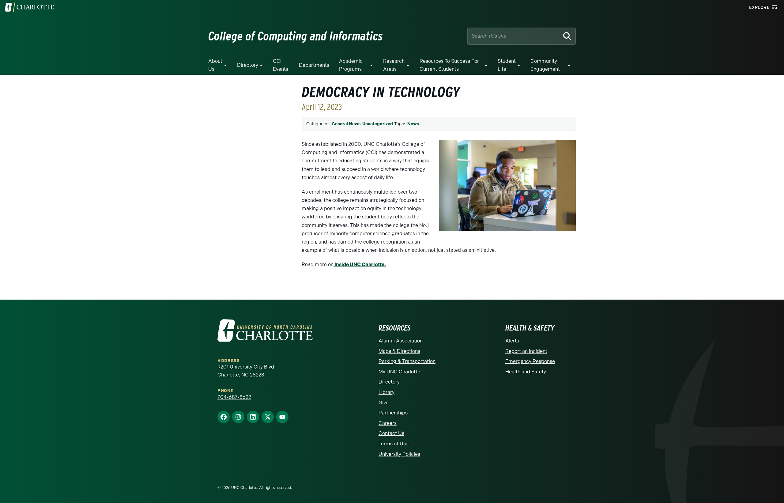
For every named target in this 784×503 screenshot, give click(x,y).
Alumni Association (401, 341)
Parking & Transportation (407, 361)
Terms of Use (394, 444)
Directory (247, 65)
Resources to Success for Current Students (449, 65)
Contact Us (391, 433)
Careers (388, 423)
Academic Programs (351, 65)
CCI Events (280, 65)
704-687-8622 (234, 397)
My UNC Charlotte (399, 372)
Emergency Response (530, 361)
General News (346, 124)
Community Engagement (545, 65)
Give (384, 403)
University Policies (399, 454)
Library (386, 392)
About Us (215, 65)
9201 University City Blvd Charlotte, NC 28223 (245, 371)
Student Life (507, 65)
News (413, 124)
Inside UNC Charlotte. (360, 264)
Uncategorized (377, 124)
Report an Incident (526, 351)
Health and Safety (525, 372)
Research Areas (394, 65)
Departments (314, 65)
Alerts (512, 341)
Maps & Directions (399, 351)
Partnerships (393, 413)
